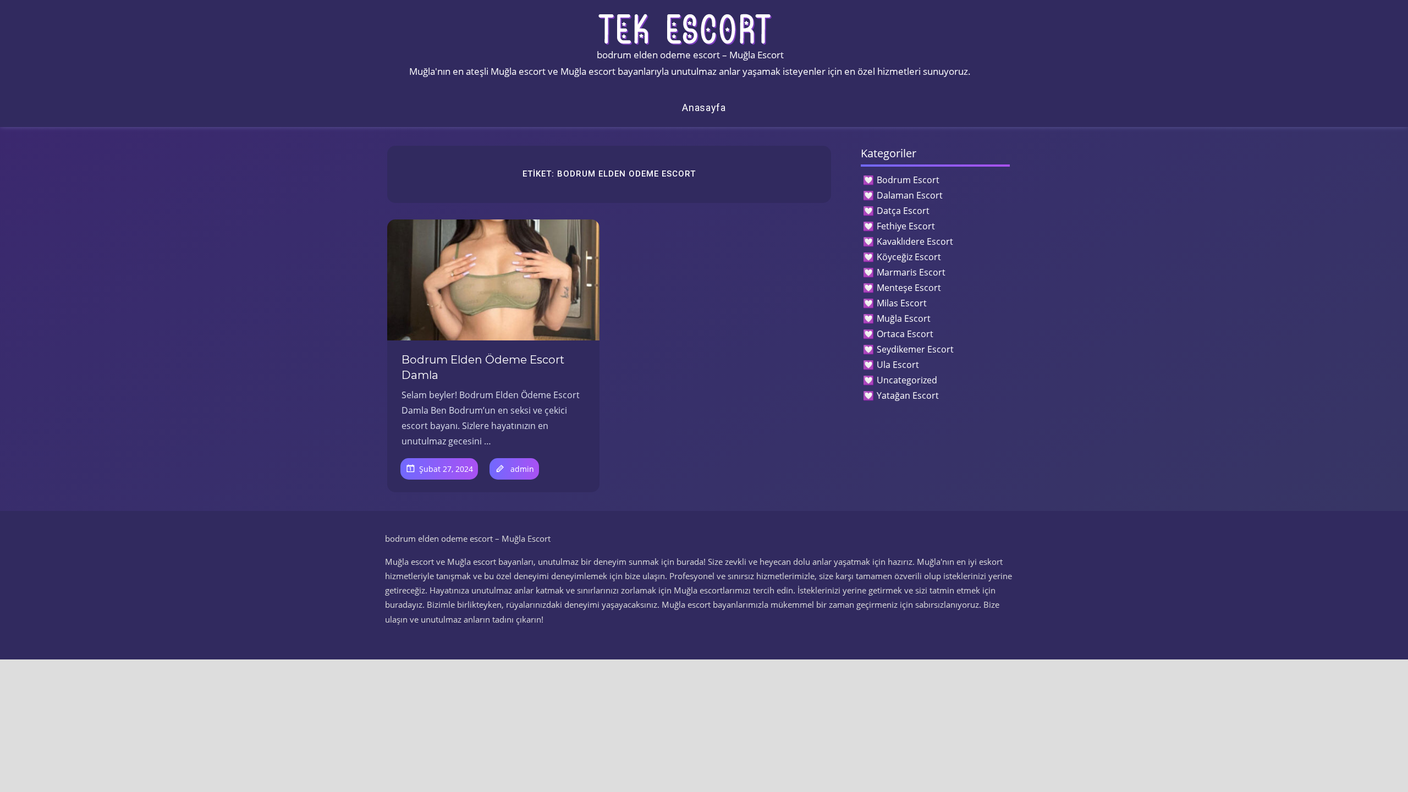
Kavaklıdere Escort (915, 241)
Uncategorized (907, 380)
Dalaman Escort (910, 195)
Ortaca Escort (905, 334)
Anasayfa (704, 107)
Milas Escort (902, 303)
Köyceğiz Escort (909, 257)
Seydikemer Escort (915, 349)
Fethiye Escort (906, 226)
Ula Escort (898, 365)
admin (522, 469)
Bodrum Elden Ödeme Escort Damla (483, 367)
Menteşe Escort (909, 288)
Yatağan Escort (908, 395)
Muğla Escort (904, 318)
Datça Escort (903, 211)
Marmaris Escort (911, 272)
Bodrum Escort (908, 180)
